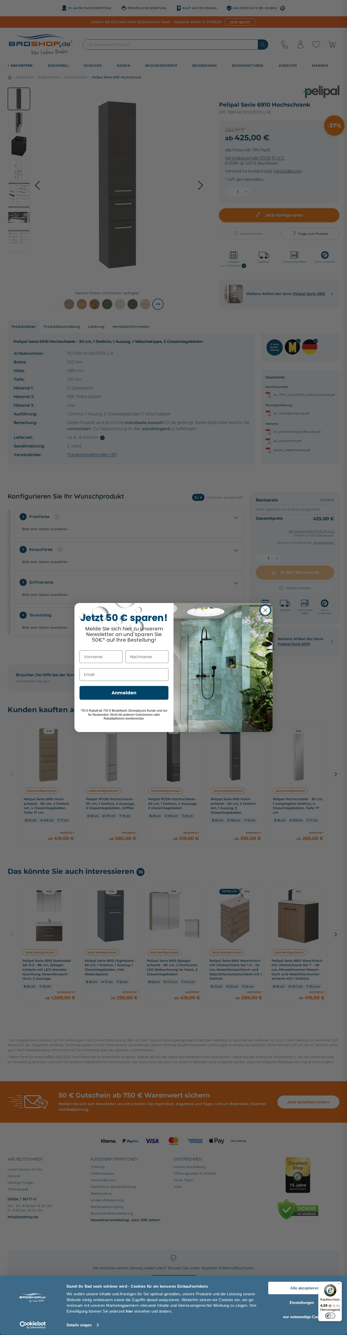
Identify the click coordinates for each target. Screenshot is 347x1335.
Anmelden (124, 693)
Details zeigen (79, 1325)
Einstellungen (302, 1302)
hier (129, 1311)
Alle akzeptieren (304, 1288)
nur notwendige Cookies (304, 1317)
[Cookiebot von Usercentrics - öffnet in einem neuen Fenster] (33, 1325)
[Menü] (339, 1285)
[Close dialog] (265, 610)
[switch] (330, 1316)
